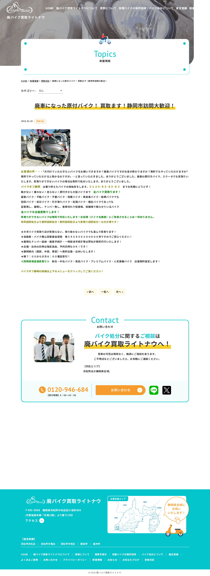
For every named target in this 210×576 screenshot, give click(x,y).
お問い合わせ (50, 559)
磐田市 (84, 543)
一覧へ (105, 291)
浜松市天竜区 (48, 543)
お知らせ (112, 559)
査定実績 (181, 8)
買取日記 (149, 559)
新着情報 (194, 8)
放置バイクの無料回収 (133, 8)
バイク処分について (161, 8)
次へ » (119, 291)
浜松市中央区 (68, 543)
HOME (50, 8)
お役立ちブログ (131, 559)
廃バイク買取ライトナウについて (76, 8)
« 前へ (90, 291)
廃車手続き (101, 554)
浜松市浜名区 (28, 543)
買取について (108, 8)
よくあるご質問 (29, 559)
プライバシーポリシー (75, 559)
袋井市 (96, 543)
